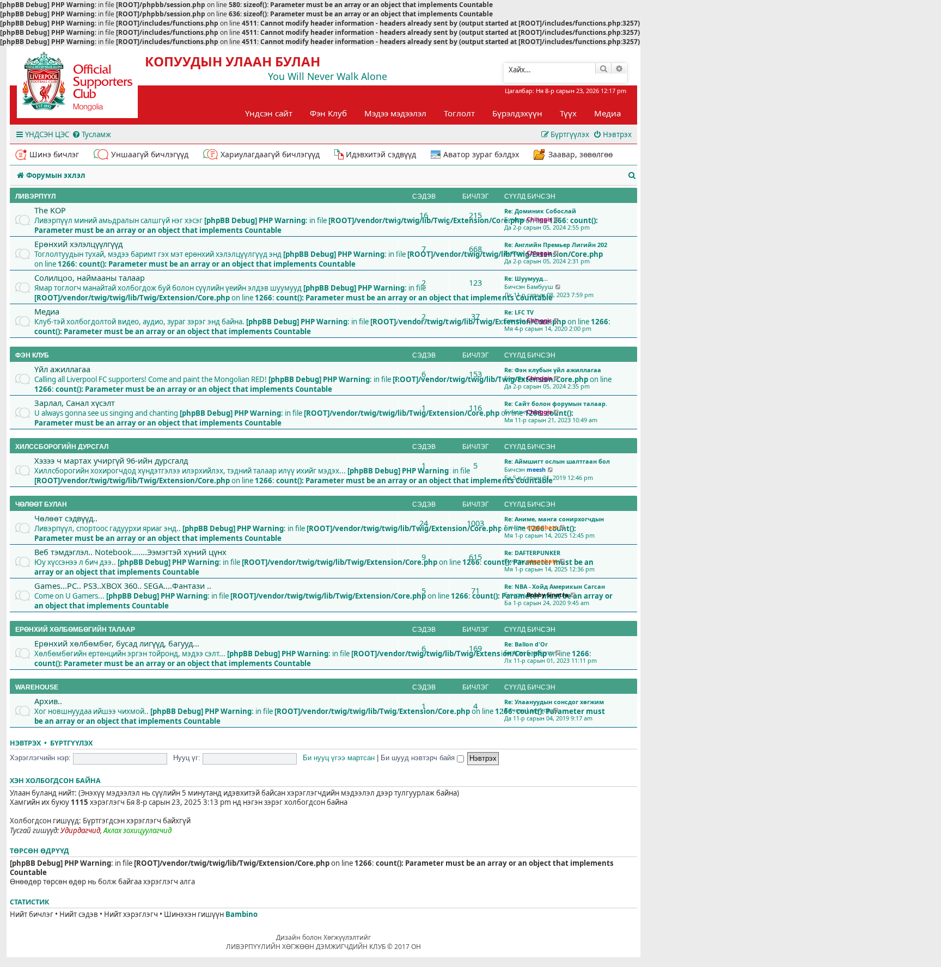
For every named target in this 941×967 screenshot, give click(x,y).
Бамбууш (540, 286)
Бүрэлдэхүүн (517, 113)
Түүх (568, 113)
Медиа (607, 113)
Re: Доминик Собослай (540, 211)
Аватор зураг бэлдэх (481, 154)
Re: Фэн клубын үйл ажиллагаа (552, 370)
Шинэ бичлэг (54, 154)
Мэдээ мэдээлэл (395, 113)
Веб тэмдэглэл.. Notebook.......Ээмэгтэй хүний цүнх (130, 551)
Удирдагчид (80, 830)
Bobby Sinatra (548, 594)
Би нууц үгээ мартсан (339, 758)
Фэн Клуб (328, 113)
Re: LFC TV (519, 312)
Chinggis (539, 219)
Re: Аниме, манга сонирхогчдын (554, 519)
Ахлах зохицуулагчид (137, 830)
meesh (536, 469)
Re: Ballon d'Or (526, 644)
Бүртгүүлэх (71, 743)
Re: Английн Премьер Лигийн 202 (555, 245)
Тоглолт (459, 113)
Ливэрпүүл (35, 196)
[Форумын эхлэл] (87, 85)
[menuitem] (91, 135)
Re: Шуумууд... (526, 278)
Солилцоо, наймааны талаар (89, 277)
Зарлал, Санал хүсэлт (74, 402)
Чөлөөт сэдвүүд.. (65, 518)
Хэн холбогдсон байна (55, 780)
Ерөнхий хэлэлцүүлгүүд (78, 243)
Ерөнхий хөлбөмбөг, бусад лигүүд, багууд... (116, 643)
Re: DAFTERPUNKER (532, 553)
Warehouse (36, 687)
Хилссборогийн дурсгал (61, 447)
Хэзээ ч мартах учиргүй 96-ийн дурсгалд (111, 460)
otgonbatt (542, 527)
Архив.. (48, 700)
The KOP (50, 210)
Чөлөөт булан (41, 504)
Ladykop (539, 710)
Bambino (241, 914)
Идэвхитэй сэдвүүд (381, 154)
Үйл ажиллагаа (62, 369)
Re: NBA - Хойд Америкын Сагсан (554, 586)
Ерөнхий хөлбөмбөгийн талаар (75, 629)
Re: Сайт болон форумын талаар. (555, 403)
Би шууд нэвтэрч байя (419, 758)
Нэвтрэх (25, 743)
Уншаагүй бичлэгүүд (149, 154)
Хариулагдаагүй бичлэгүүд (270, 154)
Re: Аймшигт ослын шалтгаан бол (557, 461)
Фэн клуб (32, 355)
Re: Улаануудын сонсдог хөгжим (554, 702)
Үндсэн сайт (268, 113)
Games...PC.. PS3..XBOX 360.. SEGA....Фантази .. (122, 585)
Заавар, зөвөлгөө (580, 154)
